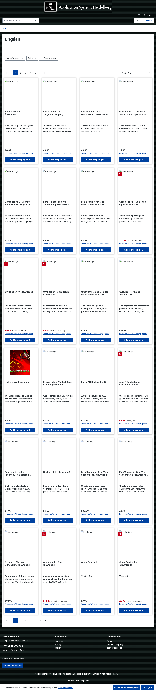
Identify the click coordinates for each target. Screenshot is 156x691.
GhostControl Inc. (90, 562)
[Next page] (40, 72)
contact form (18, 658)
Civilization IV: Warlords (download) (56, 293)
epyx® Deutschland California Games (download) (129, 383)
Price (30, 58)
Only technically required (126, 687)
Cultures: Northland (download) (129, 293)
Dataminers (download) (17, 382)
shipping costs (64, 674)
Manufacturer (13, 58)
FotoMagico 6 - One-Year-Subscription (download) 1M (133, 473)
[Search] (36, 20)
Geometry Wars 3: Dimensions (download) (18, 563)
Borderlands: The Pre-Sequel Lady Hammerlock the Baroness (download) (57, 203)
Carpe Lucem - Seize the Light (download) (132, 203)
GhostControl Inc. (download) (128, 563)
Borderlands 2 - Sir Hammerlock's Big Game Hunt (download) (94, 113)
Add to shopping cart (20, 160)
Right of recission (114, 648)
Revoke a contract (13, 665)
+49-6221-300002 (12, 646)
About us (58, 641)
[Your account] (137, 20)
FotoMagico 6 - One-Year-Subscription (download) (95, 473)
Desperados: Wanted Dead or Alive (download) (57, 383)
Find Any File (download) (56, 472)
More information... (65, 688)
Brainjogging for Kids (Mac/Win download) (92, 203)
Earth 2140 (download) (93, 382)
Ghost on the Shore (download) (53, 563)
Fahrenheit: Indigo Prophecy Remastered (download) (17, 473)
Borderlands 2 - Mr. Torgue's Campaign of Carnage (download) (55, 113)
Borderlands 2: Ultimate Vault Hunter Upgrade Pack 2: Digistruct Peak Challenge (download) (134, 113)
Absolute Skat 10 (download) (14, 113)
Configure (147, 687)
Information (60, 636)
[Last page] (45, 72)
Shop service (113, 636)
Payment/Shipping (114, 644)
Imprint (57, 648)
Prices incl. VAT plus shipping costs (19, 153)
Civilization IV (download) (19, 292)
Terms (109, 641)
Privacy (57, 644)
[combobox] (17, 20)
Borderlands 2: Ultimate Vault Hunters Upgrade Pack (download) (18, 203)
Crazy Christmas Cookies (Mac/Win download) (94, 293)
